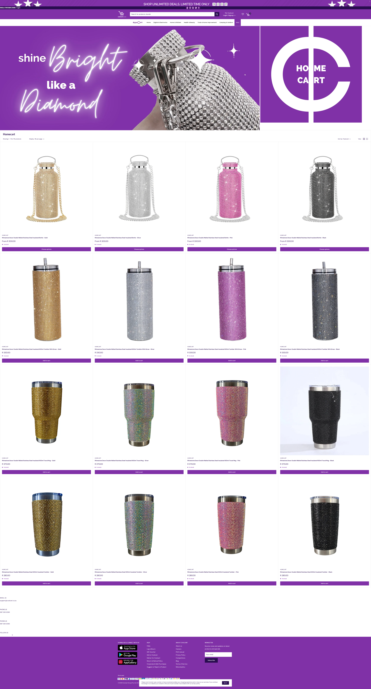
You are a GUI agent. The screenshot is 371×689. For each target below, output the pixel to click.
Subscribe (185, 354)
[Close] (208, 328)
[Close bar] (370, 1)
